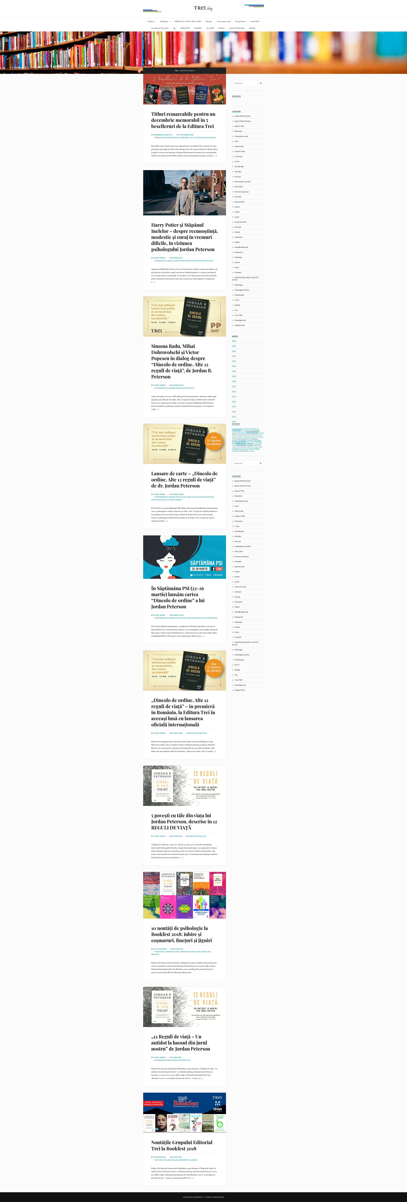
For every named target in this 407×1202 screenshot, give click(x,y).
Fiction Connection (242, 192)
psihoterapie (257, 445)
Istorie (237, 207)
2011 (234, 416)
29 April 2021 (177, 258)
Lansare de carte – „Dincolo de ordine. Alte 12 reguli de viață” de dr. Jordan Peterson (184, 479)
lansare (245, 451)
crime (260, 447)
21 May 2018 (176, 1157)
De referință (172, 137)
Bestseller (198, 28)
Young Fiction (240, 21)
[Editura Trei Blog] (203, 11)
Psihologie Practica (204, 261)
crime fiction (255, 446)
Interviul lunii (240, 202)
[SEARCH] (261, 83)
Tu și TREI (210, 28)
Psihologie (164, 21)
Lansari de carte (172, 952)
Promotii (238, 272)
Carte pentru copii (224, 21)
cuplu (250, 438)
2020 (234, 371)
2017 (234, 386)
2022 (234, 361)
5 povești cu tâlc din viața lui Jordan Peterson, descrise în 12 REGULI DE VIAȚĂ (184, 821)
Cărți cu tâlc (239, 146)
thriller (234, 435)
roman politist (254, 448)
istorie (245, 435)
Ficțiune (151, 21)
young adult (251, 451)
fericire (234, 444)
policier (256, 435)
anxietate (245, 449)
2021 (234, 366)
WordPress (197, 1197)
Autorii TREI (254, 21)
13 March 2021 (178, 615)
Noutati (221, 28)
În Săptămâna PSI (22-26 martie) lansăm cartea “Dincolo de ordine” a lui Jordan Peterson (178, 597)
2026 (234, 341)
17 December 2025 (186, 135)
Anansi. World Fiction (243, 121)
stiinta (233, 446)
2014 (234, 401)
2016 (234, 391)
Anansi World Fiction (237, 28)
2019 (234, 376)
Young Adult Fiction (242, 446)
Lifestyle (252, 28)
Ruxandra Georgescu (163, 135)
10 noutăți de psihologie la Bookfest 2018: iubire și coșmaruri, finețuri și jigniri (181, 934)
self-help (249, 446)
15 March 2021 (178, 494)
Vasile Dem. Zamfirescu (250, 436)
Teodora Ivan (160, 1157)
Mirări (237, 242)
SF (236, 446)
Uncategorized (209, 137)
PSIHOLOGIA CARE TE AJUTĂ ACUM (188, 21)
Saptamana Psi (255, 428)
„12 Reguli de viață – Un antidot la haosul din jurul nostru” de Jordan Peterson (180, 1042)
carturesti (259, 443)
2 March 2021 (177, 733)
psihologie (239, 435)
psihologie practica (237, 449)
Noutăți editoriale (241, 247)
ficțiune (242, 440)
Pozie (237, 267)
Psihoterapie (176, 500)
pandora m (253, 442)
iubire (252, 434)
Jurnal (237, 217)
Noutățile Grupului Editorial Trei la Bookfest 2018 (181, 1145)
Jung (258, 437)
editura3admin (160, 949)
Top (174, 28)
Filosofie (238, 197)
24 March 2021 (178, 385)
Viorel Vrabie (159, 258)
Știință (237, 305)
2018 (234, 381)
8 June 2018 (176, 1057)
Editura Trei (244, 444)
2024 (234, 351)
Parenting (185, 952)
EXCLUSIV (239, 187)
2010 (234, 421)
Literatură (184, 137)
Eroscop (238, 177)
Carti (236, 141)
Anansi (249, 434)
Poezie (237, 262)
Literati (237, 232)
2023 (234, 356)
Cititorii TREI (185, 28)
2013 (234, 406)
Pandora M (239, 252)
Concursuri (239, 156)
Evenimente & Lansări (159, 28)
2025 (234, 346)
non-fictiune (240, 436)
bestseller (252, 432)
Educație (209, 21)
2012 (234, 411)
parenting (245, 439)
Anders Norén (218, 1197)
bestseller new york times (239, 432)
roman (236, 430)
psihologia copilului (237, 451)
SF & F (237, 300)
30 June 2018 (177, 836)
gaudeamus (247, 428)
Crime (237, 161)
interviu (261, 432)
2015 (234, 396)
